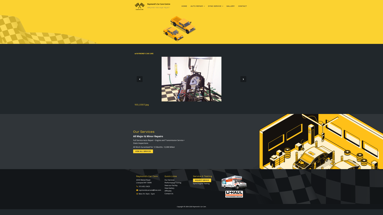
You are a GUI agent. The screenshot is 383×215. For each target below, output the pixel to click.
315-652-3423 (144, 186)
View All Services (143, 151)
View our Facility (171, 185)
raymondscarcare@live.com (150, 190)
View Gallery (169, 188)
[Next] (243, 79)
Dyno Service (214, 6)
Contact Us (169, 193)
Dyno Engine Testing (201, 183)
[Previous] (140, 79)
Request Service (202, 180)
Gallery (231, 6)
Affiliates (168, 191)
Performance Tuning (173, 182)
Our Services (169, 180)
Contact (242, 6)
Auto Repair (197, 6)
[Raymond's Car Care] (152, 6)
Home (184, 6)
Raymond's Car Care (144, 54)
